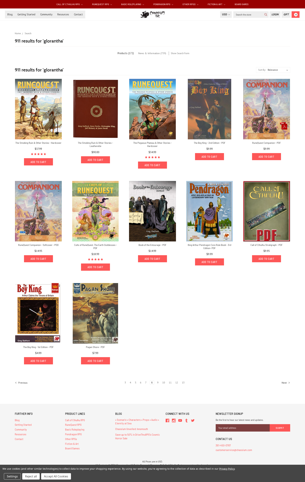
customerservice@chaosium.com (234, 449)
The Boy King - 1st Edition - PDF (38, 346)
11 (170, 382)
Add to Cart (38, 161)
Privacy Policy (227, 468)
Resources (63, 14)
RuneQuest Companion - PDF (266, 142)
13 (183, 382)
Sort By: (262, 69)
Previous (23, 382)
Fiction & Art (215, 4)
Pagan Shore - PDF (95, 346)
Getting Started (26, 14)
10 (163, 382)
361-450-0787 (223, 445)
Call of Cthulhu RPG (68, 4)
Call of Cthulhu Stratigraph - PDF (266, 244)
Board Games (242, 4)
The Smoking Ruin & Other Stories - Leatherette (95, 144)
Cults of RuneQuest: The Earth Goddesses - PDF (95, 246)
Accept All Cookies (56, 476)
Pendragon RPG (162, 4)
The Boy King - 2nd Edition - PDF (209, 142)
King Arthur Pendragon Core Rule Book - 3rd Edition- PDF (209, 246)
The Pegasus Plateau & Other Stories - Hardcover (152, 144)
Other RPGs (189, 4)
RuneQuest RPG (101, 4)
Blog (10, 14)
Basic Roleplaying (131, 4)
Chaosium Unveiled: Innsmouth (131, 429)
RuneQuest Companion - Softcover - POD (38, 244)
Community (46, 14)
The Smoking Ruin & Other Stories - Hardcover (38, 142)
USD (225, 14)
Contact (78, 14)
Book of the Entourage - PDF (152, 244)
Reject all (31, 476)
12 (176, 382)
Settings (12, 476)
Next (284, 382)
